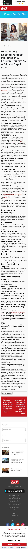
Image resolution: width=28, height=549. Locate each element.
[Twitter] (12, 525)
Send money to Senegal (14, 504)
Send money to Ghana (14, 501)
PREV (5, 399)
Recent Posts (5, 447)
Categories (5, 424)
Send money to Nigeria (14, 500)
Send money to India (14, 507)
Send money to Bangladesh (14, 497)
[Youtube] (18, 525)
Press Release (14, 515)
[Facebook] (7, 525)
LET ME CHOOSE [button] (14, 540)
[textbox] (14, 429)
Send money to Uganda (14, 509)
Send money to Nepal (14, 506)
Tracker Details (11, 547)
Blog (5, 45)
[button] (25, 528)
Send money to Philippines (14, 503)
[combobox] (14, 429)
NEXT (22, 399)
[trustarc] (23, 547)
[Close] (2, 1)
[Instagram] (23, 525)
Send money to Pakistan (14, 495)
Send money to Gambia (14, 498)
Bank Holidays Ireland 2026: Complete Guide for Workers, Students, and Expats (17, 461)
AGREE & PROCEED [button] (14, 544)
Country (4, 435)
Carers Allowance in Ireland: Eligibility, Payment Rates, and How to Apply (17, 452)
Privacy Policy (4, 547)
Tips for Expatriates (7, 393)
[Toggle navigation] (26, 8)
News (9, 45)
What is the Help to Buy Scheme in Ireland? (16, 469)
